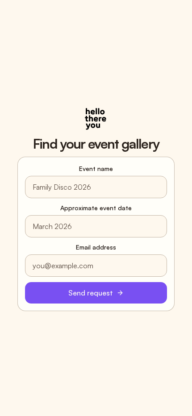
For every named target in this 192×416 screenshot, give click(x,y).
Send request (90, 292)
